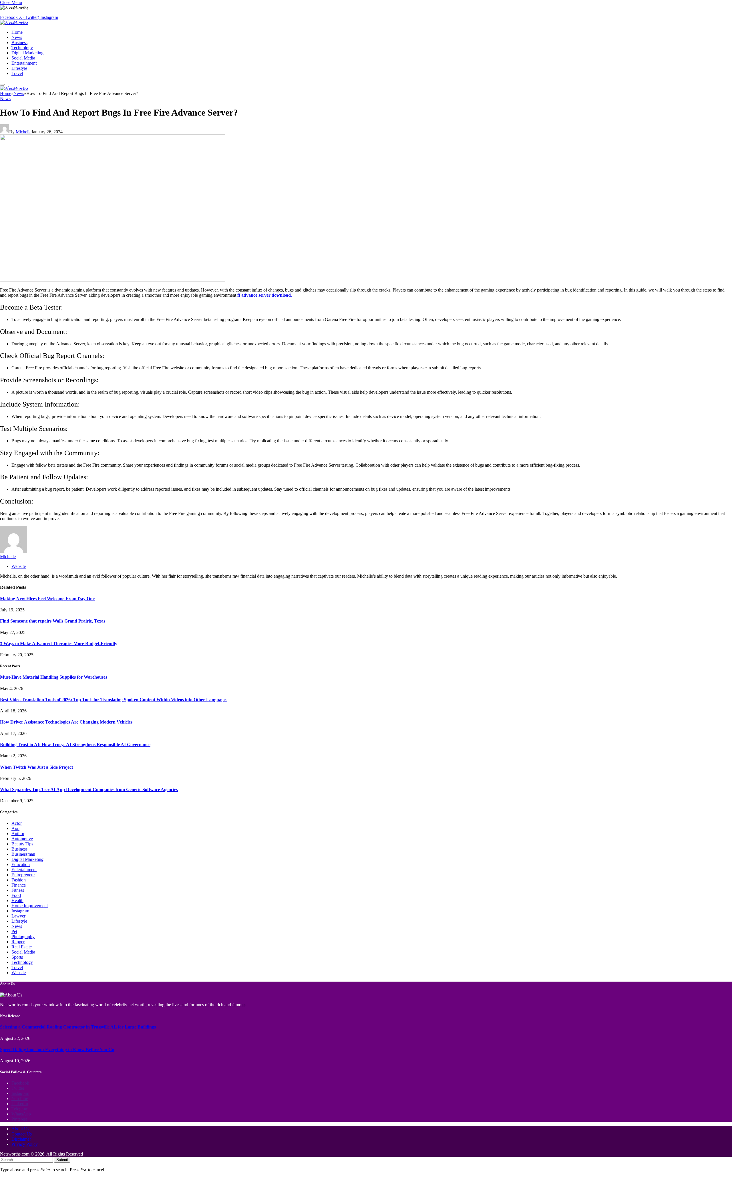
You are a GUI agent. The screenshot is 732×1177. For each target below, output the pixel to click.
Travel (17, 73)
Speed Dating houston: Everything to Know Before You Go (57, 1049)
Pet (14, 931)
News (16, 37)
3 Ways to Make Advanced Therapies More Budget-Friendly (58, 643)
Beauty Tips (22, 843)
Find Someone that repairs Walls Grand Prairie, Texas (52, 621)
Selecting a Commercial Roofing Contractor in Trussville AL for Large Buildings (78, 1027)
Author (17, 833)
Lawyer (18, 916)
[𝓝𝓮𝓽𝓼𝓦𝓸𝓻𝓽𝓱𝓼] (14, 22)
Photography (23, 936)
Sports (17, 957)
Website (18, 972)
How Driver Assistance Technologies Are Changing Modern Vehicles (66, 722)
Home (17, 32)
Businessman (23, 854)
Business (19, 42)
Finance (18, 885)
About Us (20, 1128)
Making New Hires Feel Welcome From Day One (47, 598)
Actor (16, 823)
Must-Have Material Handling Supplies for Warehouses (53, 677)
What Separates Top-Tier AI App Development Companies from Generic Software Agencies (89, 789)
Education (20, 864)
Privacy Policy (24, 1144)
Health (17, 900)
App (15, 828)
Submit (62, 1160)
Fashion (18, 879)
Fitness (17, 890)
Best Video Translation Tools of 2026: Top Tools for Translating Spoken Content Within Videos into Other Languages (113, 699)
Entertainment (24, 63)
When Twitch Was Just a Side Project (36, 767)
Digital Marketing (27, 52)
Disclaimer (21, 1139)
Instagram (20, 910)
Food (16, 895)
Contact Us (21, 1134)
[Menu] (2, 85)
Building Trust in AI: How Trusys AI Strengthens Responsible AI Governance (75, 744)
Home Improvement (29, 905)
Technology (22, 47)
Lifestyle (19, 68)
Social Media (23, 58)
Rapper (18, 941)
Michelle (23, 131)
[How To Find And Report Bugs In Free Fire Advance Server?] (112, 280)
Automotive (22, 838)
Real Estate (21, 946)
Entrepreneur (23, 874)
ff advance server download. (264, 295)
